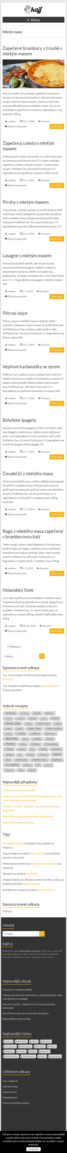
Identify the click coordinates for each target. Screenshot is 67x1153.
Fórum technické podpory (16, 1102)
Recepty (45, 121)
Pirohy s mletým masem (26, 202)
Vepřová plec (21, 760)
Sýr (20, 755)
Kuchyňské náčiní (13, 843)
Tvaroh (30, 754)
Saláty (43, 749)
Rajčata (22, 749)
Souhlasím (33, 1149)
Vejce (8, 760)
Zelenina (27, 765)
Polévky (36, 744)
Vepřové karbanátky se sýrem (31, 366)
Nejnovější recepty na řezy (18, 822)
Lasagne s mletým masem (27, 255)
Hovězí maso (43, 723)
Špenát (32, 770)
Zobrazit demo (10, 1086)
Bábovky (49, 713)
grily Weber (50, 685)
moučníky (31, 873)
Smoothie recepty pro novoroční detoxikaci (28, 816)
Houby (28, 724)
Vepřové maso (39, 759)
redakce (12, 121)
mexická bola (31, 883)
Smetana (9, 755)
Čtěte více (57, 126)
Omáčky (37, 739)
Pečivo (23, 744)
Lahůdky (21, 733)
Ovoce (50, 738)
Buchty (37, 713)
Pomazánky (51, 744)
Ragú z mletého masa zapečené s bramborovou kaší (33, 533)
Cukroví (20, 718)
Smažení (56, 749)
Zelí (38, 765)
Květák (8, 734)
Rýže (33, 749)
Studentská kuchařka (44, 863)
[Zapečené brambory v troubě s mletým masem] (33, 61)
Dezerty (33, 718)
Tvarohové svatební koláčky (19, 790)
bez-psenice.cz (46, 889)
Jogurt (8, 728)
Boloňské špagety (19, 420)
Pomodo (8, 679)
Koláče (20, 728)
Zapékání (57, 759)
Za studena (12, 764)
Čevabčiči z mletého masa (28, 473)
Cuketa (9, 718)
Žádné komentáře (17, 126)
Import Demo (10, 1091)
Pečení (10, 743)
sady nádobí (37, 853)
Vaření (57, 754)
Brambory (10, 713)
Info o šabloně (10, 1080)
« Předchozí (14, 646)
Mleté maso (50, 733)
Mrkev (25, 739)
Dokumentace (10, 1097)
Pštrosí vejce (15, 313)
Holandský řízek (18, 590)
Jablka (57, 724)
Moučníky (12, 738)
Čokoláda (9, 770)
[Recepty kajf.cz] (33, 6)
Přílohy (9, 749)
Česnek (49, 765)
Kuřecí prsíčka (54, 728)
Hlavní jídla (13, 723)
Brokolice (24, 713)
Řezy (21, 770)
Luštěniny (35, 733)
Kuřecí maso (34, 728)
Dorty (44, 718)
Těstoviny (43, 755)
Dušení (55, 718)
